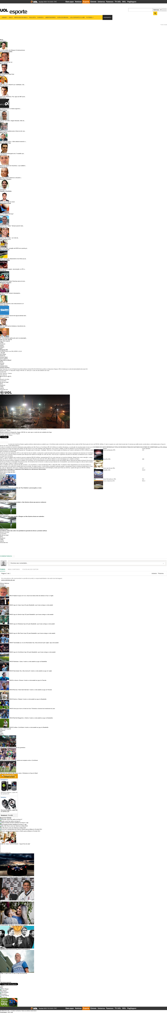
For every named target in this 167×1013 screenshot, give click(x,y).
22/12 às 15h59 (4, 486)
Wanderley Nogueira (5, 282)
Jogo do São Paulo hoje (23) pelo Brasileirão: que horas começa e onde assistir (34, 633)
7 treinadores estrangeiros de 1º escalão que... (12, 153)
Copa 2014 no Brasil (5, 360)
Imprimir (2, 388)
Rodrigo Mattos (4, 86)
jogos (1, 987)
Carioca (40, 17)
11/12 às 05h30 (4, 500)
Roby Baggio (3, 990)
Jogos (4, 17)
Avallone (2, 294)
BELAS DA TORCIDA (5, 818)
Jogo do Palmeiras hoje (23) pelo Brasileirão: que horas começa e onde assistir (34, 624)
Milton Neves (3, 132)
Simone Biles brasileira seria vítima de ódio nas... (13, 131)
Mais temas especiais (5, 982)
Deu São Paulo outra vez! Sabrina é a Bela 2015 (13, 827)
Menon (2, 122)
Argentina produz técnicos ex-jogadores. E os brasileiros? (15, 949)
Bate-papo (70, 2)
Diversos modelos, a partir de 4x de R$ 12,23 (9, 810)
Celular (2, 345)
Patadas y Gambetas (6, 191)
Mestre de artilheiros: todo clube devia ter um (12, 303)
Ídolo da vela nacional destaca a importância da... (13, 326)
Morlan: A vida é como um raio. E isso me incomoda (13, 973)
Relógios (3, 797)
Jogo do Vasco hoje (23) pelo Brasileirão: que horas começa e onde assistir (33, 605)
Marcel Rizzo (3, 110)
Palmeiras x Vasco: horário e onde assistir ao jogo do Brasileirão (30, 661)
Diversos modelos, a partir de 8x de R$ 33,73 (9, 793)
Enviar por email (4, 382)
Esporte (86, 2)
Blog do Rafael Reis (5, 143)
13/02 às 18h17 (4, 529)
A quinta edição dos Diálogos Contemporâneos (12, 50)
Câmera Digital (4, 357)
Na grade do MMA (5, 260)
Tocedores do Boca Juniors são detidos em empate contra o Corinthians (19, 760)
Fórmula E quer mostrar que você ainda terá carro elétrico (15, 877)
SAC (55, 1)
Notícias (78, 2)
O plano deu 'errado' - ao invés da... (9, 238)
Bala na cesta (4, 227)
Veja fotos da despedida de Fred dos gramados (12, 747)
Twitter (1, 342)
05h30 (11, 661)
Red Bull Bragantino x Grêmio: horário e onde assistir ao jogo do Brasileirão (33, 718)
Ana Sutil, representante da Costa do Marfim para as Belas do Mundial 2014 (20, 831)
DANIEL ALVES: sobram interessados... (10, 293)
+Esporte (107, 17)
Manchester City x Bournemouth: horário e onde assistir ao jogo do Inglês (32, 671)
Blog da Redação (4, 249)
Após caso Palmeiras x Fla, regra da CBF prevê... (13, 96)
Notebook (2, 355)
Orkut (1, 383)
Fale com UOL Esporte (6, 339)
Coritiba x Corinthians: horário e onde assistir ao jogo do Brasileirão (30, 727)
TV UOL (118, 2)
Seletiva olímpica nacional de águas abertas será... (13, 315)
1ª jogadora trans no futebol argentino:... (10, 108)
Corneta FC (3, 270)
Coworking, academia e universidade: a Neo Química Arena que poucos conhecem (23, 502)
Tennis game (3, 994)
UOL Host (10, 1012)
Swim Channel (4, 305)
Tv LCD (10, 815)
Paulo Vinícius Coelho (6, 51)
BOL (124, 2)
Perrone (2, 75)
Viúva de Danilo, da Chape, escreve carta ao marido (13, 925)
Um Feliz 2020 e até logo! (7, 214)
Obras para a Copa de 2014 (7, 470)
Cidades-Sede (3, 366)
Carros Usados (4, 358)
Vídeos (2, 364)
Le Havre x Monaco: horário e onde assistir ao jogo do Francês (29, 680)
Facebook (2, 344)
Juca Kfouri (3, 41)
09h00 (11, 605)
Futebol (89, 17)
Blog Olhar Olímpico (5, 179)
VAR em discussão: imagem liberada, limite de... (12, 120)
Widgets (2, 347)
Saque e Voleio (4, 215)
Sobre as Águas (4, 317)
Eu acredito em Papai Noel (7, 74)
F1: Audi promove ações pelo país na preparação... (13, 338)
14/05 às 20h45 (4, 515)
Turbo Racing (3, 997)
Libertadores (50, 17)
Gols (11, 17)
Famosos (109, 2)
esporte (16, 10)
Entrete (93, 2)
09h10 (11, 595)
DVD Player (3, 354)
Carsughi (2, 327)
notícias (2, 584)
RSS (1, 348)
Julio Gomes (3, 155)
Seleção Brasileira (4, 367)
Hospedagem (3, 1012)
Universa (101, 2)
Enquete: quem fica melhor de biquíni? (10, 821)
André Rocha (3, 167)
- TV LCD (2, 352)
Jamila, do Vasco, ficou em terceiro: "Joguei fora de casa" (15, 844)
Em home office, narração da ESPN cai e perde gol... (14, 248)
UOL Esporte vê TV (5, 239)
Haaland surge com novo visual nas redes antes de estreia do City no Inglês (33, 595)
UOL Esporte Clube (77, 17)
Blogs (1, 39)
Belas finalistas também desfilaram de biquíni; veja (13, 824)
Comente (5, 442)
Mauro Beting (3, 63)
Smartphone (4, 779)
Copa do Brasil (63, 17)
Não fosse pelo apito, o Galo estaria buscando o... (13, 141)
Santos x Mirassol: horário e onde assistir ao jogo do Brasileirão (29, 699)
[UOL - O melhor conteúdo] (33, 2)
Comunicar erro (4, 389)
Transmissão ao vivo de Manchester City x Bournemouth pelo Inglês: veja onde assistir (36, 642)
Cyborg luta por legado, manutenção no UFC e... (13, 269)
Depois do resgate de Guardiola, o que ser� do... (13, 165)
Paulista (32, 17)
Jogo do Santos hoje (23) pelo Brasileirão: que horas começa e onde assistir (33, 614)
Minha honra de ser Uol (6, 62)
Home (1, 361)
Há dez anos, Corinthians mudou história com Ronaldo (14, 901)
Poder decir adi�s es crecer (7, 202)
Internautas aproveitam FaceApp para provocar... (13, 281)
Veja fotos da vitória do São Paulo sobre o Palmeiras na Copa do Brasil (19, 773)
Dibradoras (3, 98)
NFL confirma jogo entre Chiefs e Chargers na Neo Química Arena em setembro (22, 516)
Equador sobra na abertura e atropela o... (11, 177)
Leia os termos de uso (8, 580)
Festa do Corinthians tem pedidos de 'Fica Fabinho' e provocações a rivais (20, 488)
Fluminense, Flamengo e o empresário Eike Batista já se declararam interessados (23, 469)
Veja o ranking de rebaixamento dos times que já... (13, 258)
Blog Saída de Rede (5, 203)
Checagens (3, 189)
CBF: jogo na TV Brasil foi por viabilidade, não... (12, 84)
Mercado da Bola (20, 17)
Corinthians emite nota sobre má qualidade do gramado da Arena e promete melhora (23, 530)
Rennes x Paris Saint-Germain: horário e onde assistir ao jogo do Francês (32, 689)
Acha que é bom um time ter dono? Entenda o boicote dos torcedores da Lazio (34, 708)
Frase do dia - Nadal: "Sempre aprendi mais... (12, 226)
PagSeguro (131, 2)
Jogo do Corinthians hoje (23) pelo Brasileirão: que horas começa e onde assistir (34, 652)
